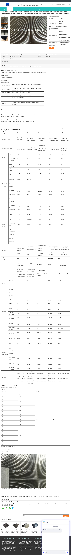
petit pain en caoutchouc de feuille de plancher (48, 496)
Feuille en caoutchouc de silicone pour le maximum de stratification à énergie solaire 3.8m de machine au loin (9, 547)
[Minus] (67, 522)
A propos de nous (18, 8)
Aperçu (3, 8)
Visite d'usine (27, 8)
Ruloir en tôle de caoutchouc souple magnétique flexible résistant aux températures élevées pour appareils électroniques (35, 534)
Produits (9, 8)
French (68, 1)
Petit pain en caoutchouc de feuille (16, 11)
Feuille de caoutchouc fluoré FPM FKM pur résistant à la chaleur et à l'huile (5, 531)
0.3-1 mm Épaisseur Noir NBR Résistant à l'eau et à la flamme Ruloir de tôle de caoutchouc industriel (15, 532)
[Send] (67, 552)
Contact (46, 8)
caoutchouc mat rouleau (12, 496)
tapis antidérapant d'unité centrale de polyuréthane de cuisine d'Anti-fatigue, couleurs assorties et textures (26, 542)
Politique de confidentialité (8, 553)
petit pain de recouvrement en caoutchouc (28, 496)
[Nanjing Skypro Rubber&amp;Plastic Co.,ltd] (8, 4)
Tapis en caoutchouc (40, 538)
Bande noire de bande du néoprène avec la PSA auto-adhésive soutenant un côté (26, 546)
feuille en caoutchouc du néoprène (24, 539)
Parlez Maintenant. (54, 8)
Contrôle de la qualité (37, 8)
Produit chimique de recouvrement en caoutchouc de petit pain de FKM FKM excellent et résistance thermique (9, 550)
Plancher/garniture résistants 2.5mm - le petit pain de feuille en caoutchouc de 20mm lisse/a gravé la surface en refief (9, 543)
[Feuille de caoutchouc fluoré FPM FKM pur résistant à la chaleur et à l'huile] (6, 525)
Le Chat (51, 47)
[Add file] (44, 552)
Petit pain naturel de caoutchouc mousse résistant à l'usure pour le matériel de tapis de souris (25, 549)
